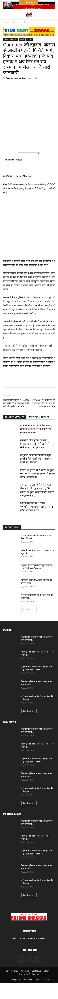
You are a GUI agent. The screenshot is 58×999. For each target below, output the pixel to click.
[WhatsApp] (6, 381)
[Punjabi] (20, 144)
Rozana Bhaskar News (16, 78)
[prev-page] (5, 518)
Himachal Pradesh (20, 22)
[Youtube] (37, 959)
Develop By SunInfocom (29, 974)
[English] (7, 144)
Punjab (29, 39)
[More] (42, 381)
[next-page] (10, 518)
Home (6, 22)
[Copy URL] (35, 381)
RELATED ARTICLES (14, 417)
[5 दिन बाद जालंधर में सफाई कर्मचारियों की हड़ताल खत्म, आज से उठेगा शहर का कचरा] (11, 506)
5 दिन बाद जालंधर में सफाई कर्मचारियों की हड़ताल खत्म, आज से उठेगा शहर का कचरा (36, 507)
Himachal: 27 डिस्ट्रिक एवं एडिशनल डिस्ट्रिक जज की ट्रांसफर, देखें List (43, 403)
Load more (28, 609)
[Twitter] (27, 381)
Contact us (36, 971)
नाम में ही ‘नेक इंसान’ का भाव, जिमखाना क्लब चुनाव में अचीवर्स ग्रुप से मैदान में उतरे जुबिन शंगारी (37, 444)
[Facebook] (13, 381)
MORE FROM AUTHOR (38, 417)
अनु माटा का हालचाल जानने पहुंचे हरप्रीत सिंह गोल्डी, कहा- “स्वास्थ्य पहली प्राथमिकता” (36, 459)
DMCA (46, 971)
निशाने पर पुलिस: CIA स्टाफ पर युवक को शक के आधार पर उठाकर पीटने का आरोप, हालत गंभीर (37, 473)
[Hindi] (14, 144)
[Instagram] (29, 959)
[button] (5, 15)
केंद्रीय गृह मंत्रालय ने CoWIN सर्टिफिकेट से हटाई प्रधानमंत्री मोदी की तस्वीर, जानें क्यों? (16, 403)
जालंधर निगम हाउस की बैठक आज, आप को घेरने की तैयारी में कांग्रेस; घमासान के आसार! (36, 429)
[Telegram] (20, 381)
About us (25, 971)
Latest (22, 39)
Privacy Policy (12, 971)
